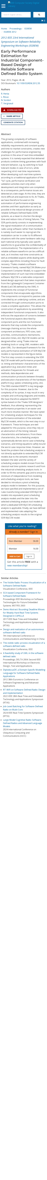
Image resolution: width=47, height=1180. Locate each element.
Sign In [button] (34, 531)
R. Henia (5, 93)
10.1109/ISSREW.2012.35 (28, 83)
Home (4, 28)
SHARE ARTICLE (13, 116)
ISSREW (28, 28)
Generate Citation (13, 122)
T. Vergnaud (7, 103)
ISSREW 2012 (10, 31)
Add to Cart (15, 556)
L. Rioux (5, 97)
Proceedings (16, 28)
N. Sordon (6, 100)
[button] (43, 20)
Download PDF (14, 110)
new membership (17, 565)
